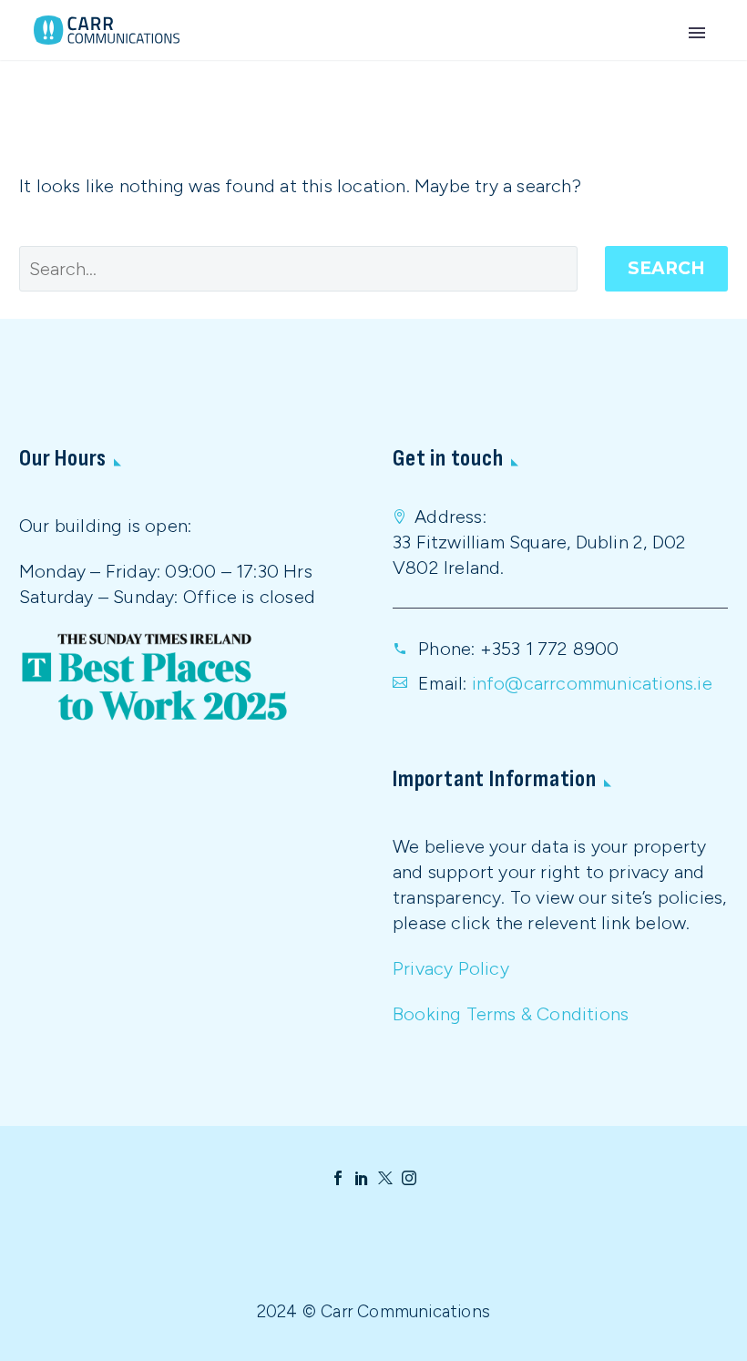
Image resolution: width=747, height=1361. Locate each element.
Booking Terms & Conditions (511, 1014)
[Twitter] (385, 1178)
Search (666, 268)
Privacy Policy (451, 968)
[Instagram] (409, 1178)
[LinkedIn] (361, 1178)
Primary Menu (696, 32)
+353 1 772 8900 (549, 649)
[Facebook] (338, 1178)
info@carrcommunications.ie (592, 683)
